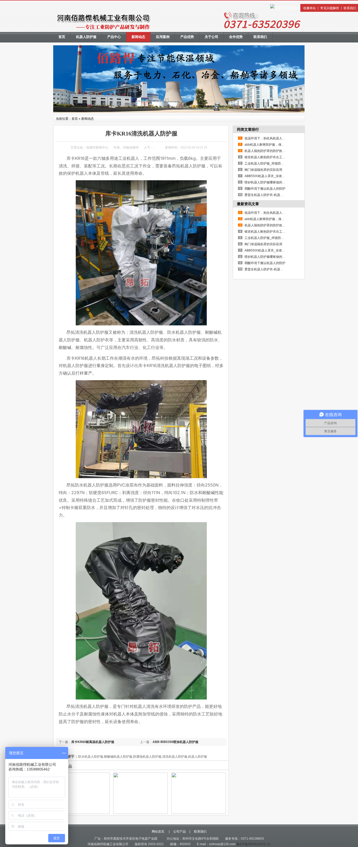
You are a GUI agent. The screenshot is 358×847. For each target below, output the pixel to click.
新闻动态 (138, 37)
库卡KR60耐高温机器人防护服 (92, 742)
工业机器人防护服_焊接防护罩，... (269, 163)
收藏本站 (309, 8)
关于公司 (211, 37)
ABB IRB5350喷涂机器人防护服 (175, 742)
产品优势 (187, 37)
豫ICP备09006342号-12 (253, 844)
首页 (61, 37)
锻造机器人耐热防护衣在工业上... (268, 157)
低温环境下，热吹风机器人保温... (268, 138)
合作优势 (236, 37)
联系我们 (350, 8)
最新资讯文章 (248, 204)
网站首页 (158, 831)
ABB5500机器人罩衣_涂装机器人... (269, 176)
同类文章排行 (248, 129)
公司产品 (179, 831)
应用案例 (163, 37)
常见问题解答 (329, 8)
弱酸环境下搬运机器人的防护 (265, 188)
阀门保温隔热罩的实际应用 (263, 170)
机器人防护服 (86, 37)
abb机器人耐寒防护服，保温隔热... (269, 144)
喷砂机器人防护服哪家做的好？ (267, 182)
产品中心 (114, 37)
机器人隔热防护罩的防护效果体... (268, 151)
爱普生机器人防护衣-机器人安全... (268, 195)
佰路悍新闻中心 (97, 147)
